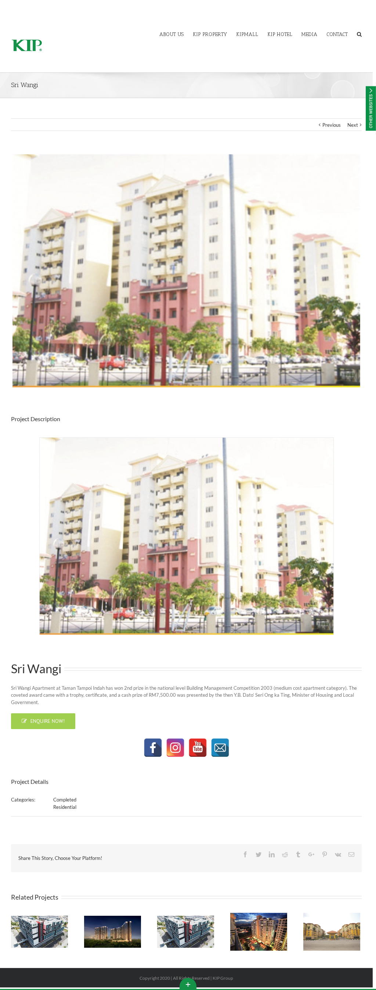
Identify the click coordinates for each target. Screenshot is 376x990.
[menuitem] (176, 33)
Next (352, 125)
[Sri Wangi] (186, 535)
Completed (64, 800)
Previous (331, 125)
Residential (64, 807)
